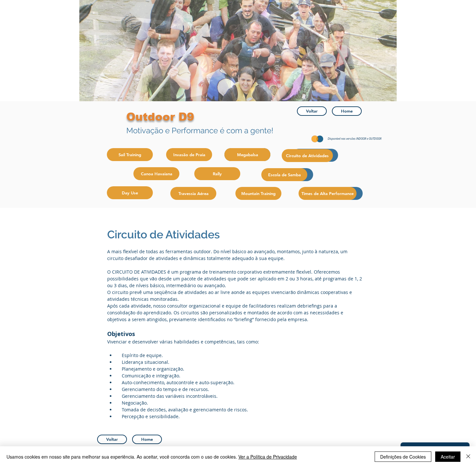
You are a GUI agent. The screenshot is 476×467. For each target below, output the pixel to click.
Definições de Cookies (403, 456)
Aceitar (448, 456)
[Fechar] (468, 456)
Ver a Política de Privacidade (267, 456)
